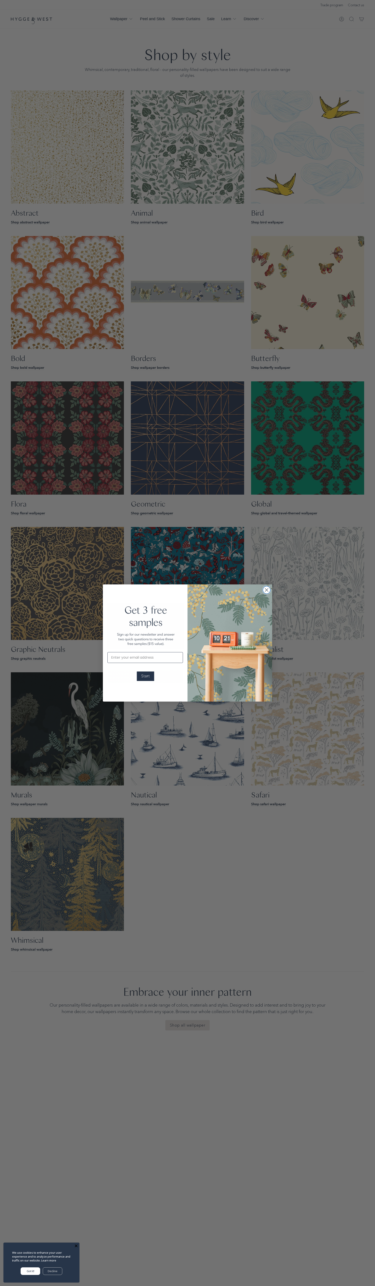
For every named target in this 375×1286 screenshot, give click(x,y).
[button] (145, 676)
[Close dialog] (266, 590)
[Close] (76, 1246)
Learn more (48, 1260)
